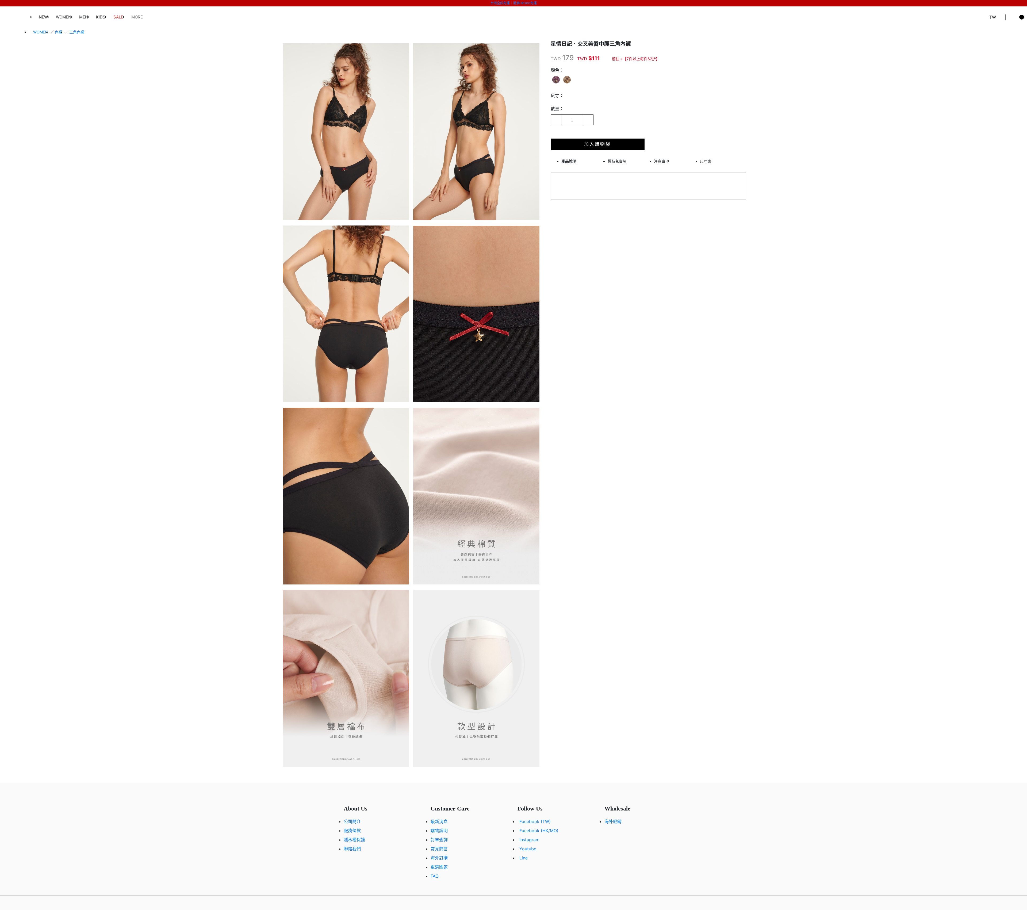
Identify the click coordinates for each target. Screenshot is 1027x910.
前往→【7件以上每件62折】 (636, 58)
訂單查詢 (439, 839)
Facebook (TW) (535, 821)
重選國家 (439, 867)
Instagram (529, 839)
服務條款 (352, 830)
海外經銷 (613, 821)
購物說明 (439, 830)
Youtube (527, 848)
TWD (556, 58)
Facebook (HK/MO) (538, 830)
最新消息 (439, 821)
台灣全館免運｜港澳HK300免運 (513, 3)
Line (523, 858)
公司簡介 (352, 821)
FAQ (435, 876)
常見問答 (439, 848)
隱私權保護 (354, 839)
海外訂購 (439, 858)
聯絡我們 (352, 848)
